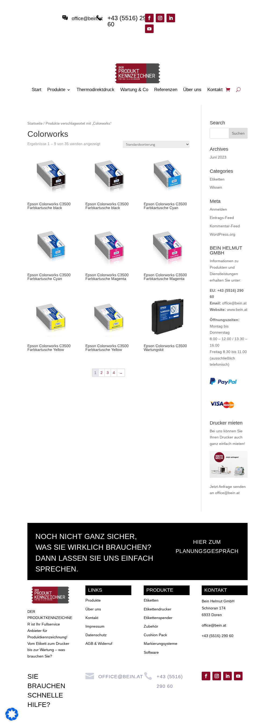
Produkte (56, 90)
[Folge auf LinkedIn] (171, 18)
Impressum (94, 626)
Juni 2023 (218, 157)
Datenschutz (96, 635)
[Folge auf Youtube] (149, 28)
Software (151, 652)
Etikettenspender (158, 618)
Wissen (216, 187)
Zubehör (151, 626)
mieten (238, 443)
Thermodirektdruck (95, 90)
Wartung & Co (134, 90)
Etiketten (217, 179)
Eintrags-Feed (222, 217)
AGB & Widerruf (98, 643)
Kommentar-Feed (225, 226)
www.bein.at (237, 309)
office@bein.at (87, 18)
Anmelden (218, 209)
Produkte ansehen (205, 23)
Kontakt (215, 90)
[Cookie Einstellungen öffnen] (11, 719)
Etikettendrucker (157, 609)
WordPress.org (222, 234)
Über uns (192, 90)
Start (36, 90)
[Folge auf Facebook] (149, 18)
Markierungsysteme (160, 643)
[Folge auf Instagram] (160, 18)
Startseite (34, 123)
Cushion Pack (155, 635)
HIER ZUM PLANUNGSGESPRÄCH (207, 546)
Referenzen (165, 90)
